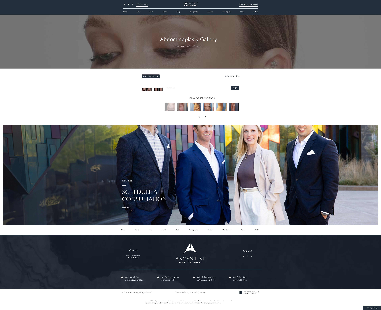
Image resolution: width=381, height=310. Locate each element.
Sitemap (202, 292)
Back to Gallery (232, 76)
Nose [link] (138, 12)
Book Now (126, 207)
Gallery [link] (210, 12)
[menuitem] (124, 4)
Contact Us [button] (372, 308)
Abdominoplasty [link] (196, 46)
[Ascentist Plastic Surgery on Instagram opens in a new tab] (128, 4)
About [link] (125, 12)
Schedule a (144, 190)
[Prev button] (198, 114)
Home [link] (177, 46)
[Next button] (205, 114)
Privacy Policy (194, 292)
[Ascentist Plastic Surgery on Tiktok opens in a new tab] (132, 4)
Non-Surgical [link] (226, 12)
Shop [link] (242, 12)
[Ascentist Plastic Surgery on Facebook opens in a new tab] (124, 4)
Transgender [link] (194, 12)
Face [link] (151, 12)
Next (235, 88)
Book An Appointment (248, 4)
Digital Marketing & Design (251, 292)
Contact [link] (255, 12)
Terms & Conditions (182, 292)
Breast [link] (165, 12)
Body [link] (178, 12)
